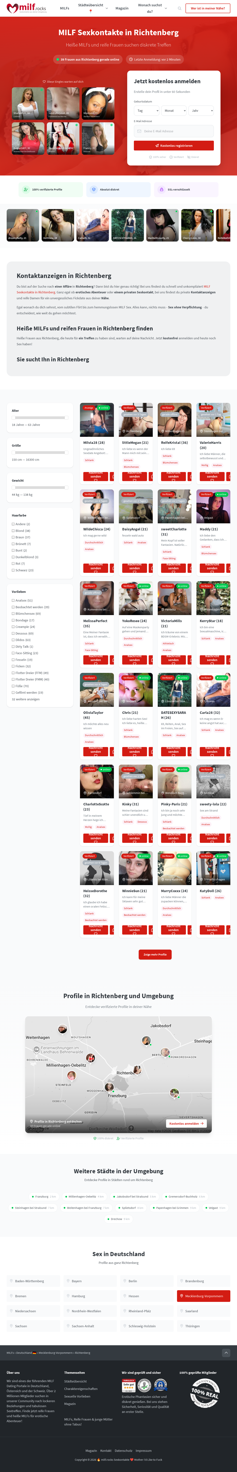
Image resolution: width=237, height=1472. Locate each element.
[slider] (13, 418)
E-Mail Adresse (143, 121)
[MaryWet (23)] (109, 1087)
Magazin (122, 8)
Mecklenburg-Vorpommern (56, 1353)
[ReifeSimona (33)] (91, 1058)
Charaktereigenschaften (81, 1389)
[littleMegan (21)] (137, 1070)
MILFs (64, 8)
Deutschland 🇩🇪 (26, 1353)
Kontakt (105, 1450)
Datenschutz (123, 1450)
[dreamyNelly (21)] (146, 1041)
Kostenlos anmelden (184, 1123)
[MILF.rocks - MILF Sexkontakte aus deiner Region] (27, 8)
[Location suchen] (180, 8)
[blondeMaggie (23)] (165, 1052)
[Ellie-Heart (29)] (63, 1029)
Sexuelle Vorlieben (77, 1396)
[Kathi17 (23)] (174, 1093)
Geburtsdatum (143, 101)
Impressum (144, 1450)
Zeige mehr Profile (155, 954)
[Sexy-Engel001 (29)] (72, 1076)
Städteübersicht (75, 1381)
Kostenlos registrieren (176, 145)
